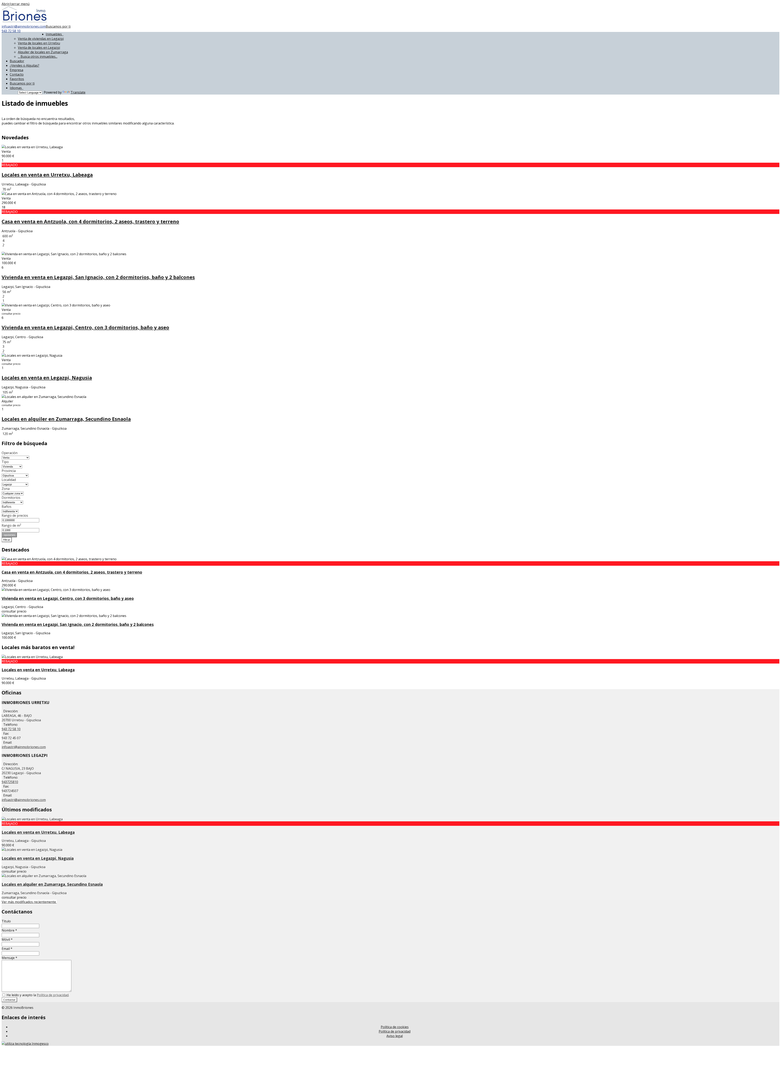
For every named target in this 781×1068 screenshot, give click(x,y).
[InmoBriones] (24, 22)
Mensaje (9, 958)
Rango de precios (15, 515)
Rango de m (11, 525)
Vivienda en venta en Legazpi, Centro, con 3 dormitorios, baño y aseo (85, 327)
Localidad (9, 479)
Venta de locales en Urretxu (39, 43)
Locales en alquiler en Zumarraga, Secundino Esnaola (66, 418)
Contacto (17, 74)
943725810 (10, 782)
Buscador (17, 61)
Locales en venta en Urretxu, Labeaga (47, 174)
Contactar (9, 1000)
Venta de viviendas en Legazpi (41, 38)
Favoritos (17, 79)
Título (6, 921)
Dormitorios (11, 497)
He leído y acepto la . (37, 995)
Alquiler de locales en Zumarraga (43, 52)
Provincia (9, 471)
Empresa (16, 70)
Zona (6, 488)
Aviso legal (394, 1036)
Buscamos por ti (58, 26)
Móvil (7, 939)
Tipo (5, 462)
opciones (9, 535)
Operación (9, 453)
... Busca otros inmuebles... (37, 56)
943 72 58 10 (11, 31)
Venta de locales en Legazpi (39, 47)
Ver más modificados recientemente (29, 902)
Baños (6, 506)
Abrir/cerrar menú (15, 4)
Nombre (9, 930)
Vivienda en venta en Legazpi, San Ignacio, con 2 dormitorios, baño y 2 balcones (98, 277)
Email (7, 948)
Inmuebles (54, 34)
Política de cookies (395, 1027)
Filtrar (6, 540)
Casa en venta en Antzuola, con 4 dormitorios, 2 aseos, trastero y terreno (90, 221)
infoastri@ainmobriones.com (24, 26)
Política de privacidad (53, 995)
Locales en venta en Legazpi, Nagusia (47, 377)
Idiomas (16, 88)
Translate (78, 92)
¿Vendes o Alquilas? (24, 65)
